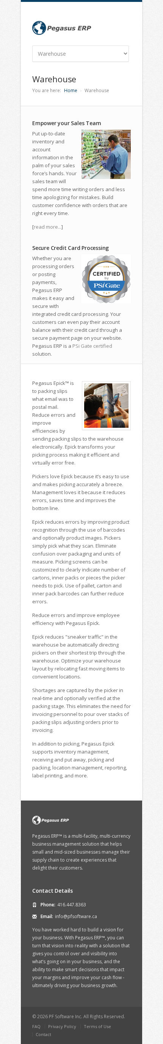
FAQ (36, 1026)
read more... (47, 226)
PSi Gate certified (92, 345)
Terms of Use (97, 1026)
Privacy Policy (62, 1026)
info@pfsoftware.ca (76, 916)
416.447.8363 (71, 904)
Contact (43, 1034)
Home (70, 90)
